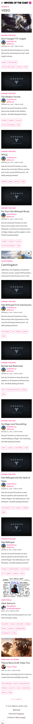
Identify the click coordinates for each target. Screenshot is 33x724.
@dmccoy (10, 44)
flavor (4, 447)
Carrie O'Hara (12, 667)
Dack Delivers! (8, 603)
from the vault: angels (8, 67)
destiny (4, 569)
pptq (10, 181)
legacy (4, 628)
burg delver (5, 624)
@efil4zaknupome (14, 608)
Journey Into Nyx (24, 683)
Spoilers (25, 508)
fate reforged (5, 331)
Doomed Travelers (8, 35)
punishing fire (6, 633)
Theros (4, 692)
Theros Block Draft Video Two (15, 662)
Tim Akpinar (11, 606)
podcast (19, 67)
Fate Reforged (7, 542)
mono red (11, 688)
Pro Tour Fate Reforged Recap (15, 211)
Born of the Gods (7, 683)
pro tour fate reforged (8, 125)
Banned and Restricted (12, 366)
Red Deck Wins (26, 688)
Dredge (28, 624)
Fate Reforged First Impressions (16, 304)
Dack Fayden (20, 624)
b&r (3, 389)
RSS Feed (16, 710)
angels (4, 62)
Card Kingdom (9, 264)
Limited (18, 331)
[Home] (17, 2)
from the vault (13, 62)
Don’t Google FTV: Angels (13, 38)
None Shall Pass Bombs (10, 659)
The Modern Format (10, 96)
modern (4, 120)
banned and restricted (13, 389)
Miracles (10, 628)
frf (13, 331)
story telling (18, 447)
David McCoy (11, 41)
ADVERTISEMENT (7, 261)
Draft (15, 683)
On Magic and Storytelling (13, 424)
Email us (20, 714)
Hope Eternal (6, 600)
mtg (18, 688)
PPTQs (4, 154)
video (25, 67)
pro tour (18, 120)
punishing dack (20, 628)
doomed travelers (14, 569)
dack (12, 624)
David (23, 717)
